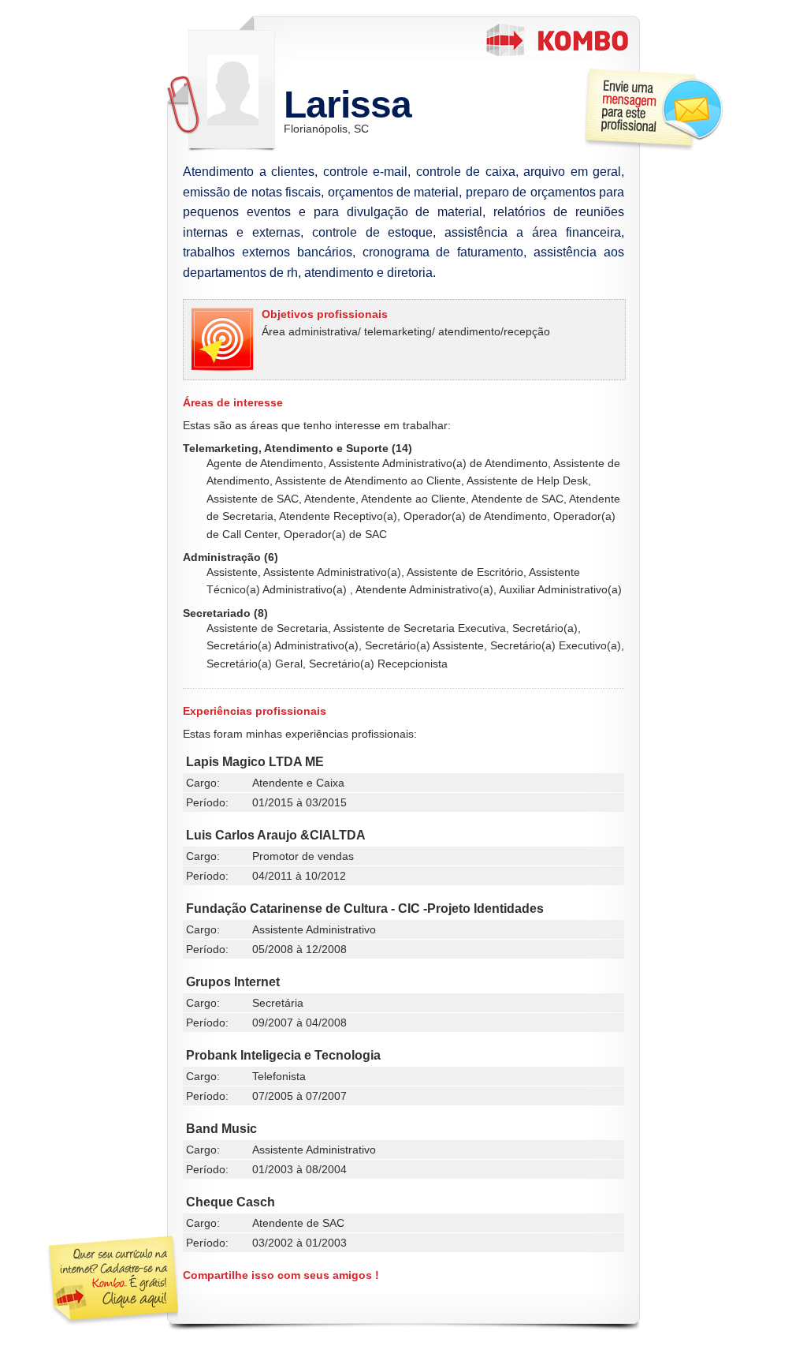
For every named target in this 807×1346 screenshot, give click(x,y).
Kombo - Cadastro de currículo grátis (557, 40)
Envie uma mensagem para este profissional (654, 109)
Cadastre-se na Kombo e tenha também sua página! (111, 1280)
